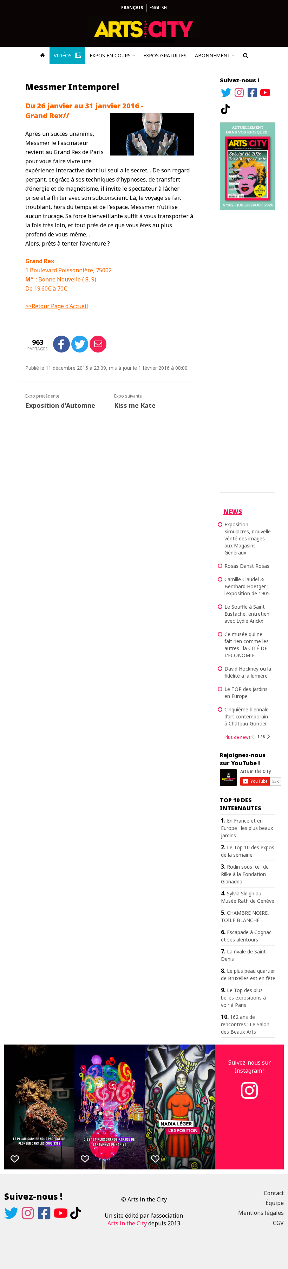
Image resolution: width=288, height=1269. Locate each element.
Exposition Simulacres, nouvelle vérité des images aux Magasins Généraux (247, 538)
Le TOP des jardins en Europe (246, 692)
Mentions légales (261, 1213)
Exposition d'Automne (60, 405)
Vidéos (63, 55)
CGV (278, 1223)
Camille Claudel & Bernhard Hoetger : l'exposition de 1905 (247, 586)
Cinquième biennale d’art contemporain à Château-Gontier (246, 716)
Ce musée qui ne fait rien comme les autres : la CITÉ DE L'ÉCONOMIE (246, 645)
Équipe (275, 1203)
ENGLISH (158, 8)
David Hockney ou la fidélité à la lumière (247, 672)
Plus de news (237, 737)
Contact (274, 1193)
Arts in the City (127, 1223)
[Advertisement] (247, 325)
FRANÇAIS (132, 8)
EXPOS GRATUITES (164, 55)
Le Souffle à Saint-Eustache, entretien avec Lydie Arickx (246, 613)
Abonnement (212, 55)
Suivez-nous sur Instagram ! (249, 1066)
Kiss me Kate (135, 405)
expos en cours (110, 55)
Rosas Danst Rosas (246, 566)
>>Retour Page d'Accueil (56, 306)
